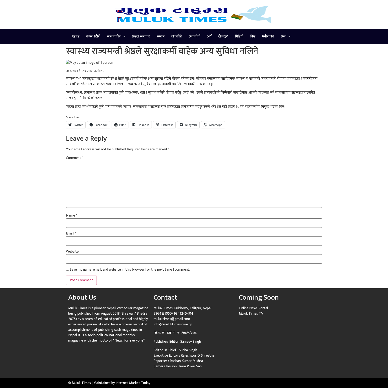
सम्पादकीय (114, 36)
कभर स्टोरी (93, 36)
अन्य (283, 36)
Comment (74, 158)
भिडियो (239, 36)
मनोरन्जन (268, 36)
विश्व (252, 36)
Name (71, 215)
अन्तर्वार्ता (194, 36)
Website (72, 252)
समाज (161, 36)
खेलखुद (223, 36)
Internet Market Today (133, 383)
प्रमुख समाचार (141, 36)
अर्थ (209, 36)
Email (71, 233)
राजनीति (176, 36)
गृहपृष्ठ (75, 36)
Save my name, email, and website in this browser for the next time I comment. (130, 270)
